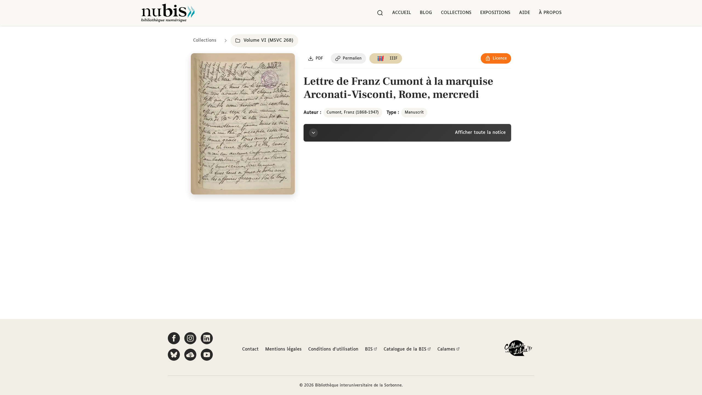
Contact (250, 349)
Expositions (495, 12)
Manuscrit (414, 112)
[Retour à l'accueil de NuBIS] (167, 12)
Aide (524, 12)
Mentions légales (283, 349)
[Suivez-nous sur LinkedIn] (207, 338)
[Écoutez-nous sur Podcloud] (190, 355)
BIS (369, 349)
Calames (446, 349)
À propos (550, 12)
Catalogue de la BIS (405, 349)
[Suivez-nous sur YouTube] (207, 355)
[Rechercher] (380, 13)
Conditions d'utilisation (333, 349)
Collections (456, 12)
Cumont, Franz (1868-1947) (353, 112)
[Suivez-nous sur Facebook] (174, 338)
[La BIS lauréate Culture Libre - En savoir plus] (518, 349)
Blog (426, 12)
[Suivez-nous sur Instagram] (190, 338)
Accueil (401, 12)
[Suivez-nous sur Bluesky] (174, 355)
